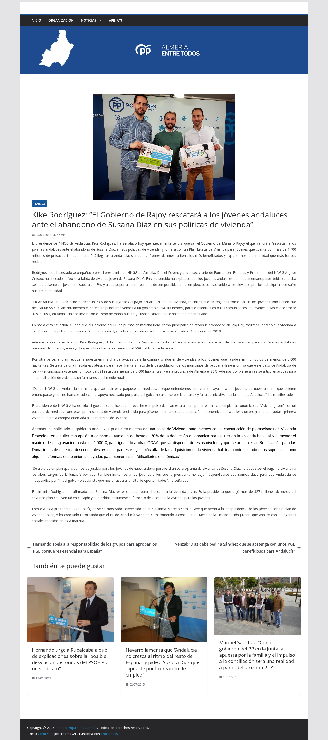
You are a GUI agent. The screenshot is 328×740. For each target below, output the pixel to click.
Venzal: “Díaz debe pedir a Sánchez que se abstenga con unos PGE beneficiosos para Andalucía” (235, 547)
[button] (99, 20)
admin (61, 235)
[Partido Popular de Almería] (164, 29)
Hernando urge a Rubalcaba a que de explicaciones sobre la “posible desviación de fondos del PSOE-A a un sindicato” (70, 659)
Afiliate (116, 20)
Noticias (88, 20)
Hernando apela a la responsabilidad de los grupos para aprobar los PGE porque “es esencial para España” (95, 547)
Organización (61, 20)
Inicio (36, 20)
